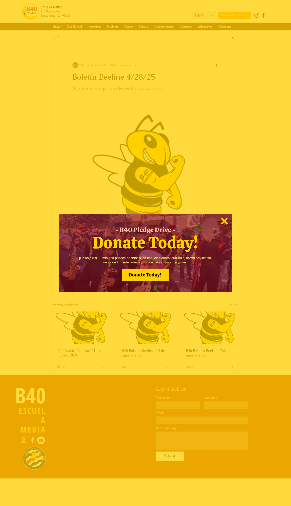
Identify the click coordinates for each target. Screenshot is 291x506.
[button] (224, 221)
